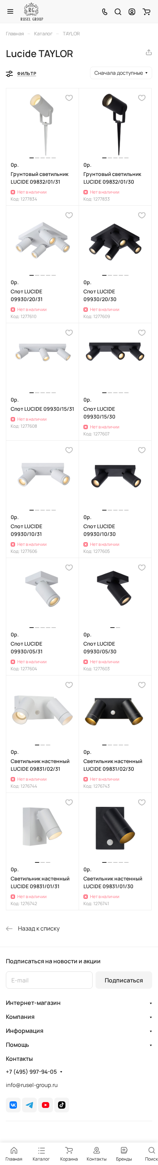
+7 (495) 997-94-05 (31, 1072)
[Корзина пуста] (146, 11)
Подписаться (124, 980)
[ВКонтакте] (13, 1105)
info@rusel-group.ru (32, 1085)
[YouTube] (45, 1105)
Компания (20, 1017)
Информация (24, 1031)
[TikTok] (61, 1105)
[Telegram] (29, 1105)
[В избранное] (69, 98)
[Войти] (132, 11)
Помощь (17, 1045)
